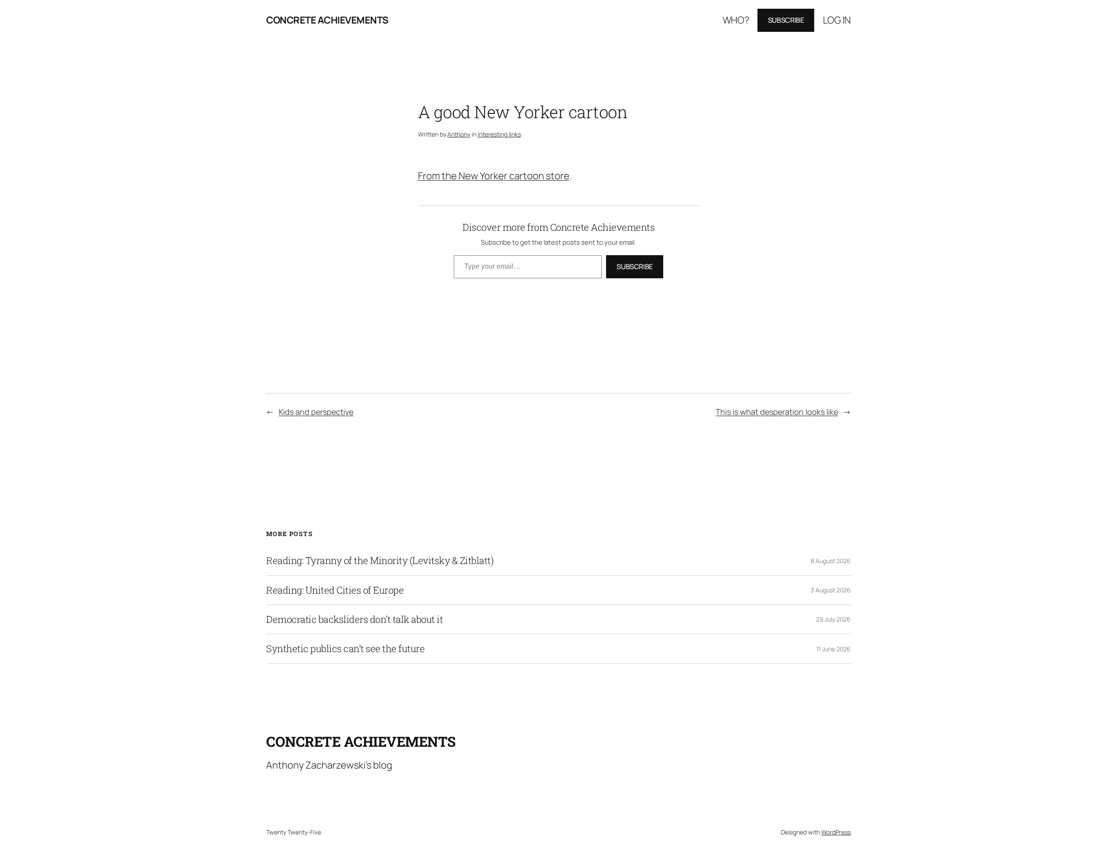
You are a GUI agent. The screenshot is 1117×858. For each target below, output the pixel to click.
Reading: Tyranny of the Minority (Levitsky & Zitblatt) (379, 560)
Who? (736, 20)
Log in (837, 20)
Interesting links (499, 134)
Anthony (458, 134)
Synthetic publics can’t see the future (345, 648)
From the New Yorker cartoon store (493, 175)
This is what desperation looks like (777, 412)
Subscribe (786, 20)
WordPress (836, 832)
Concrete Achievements (327, 20)
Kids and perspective (316, 412)
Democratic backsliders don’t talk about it (354, 619)
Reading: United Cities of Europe (335, 590)
